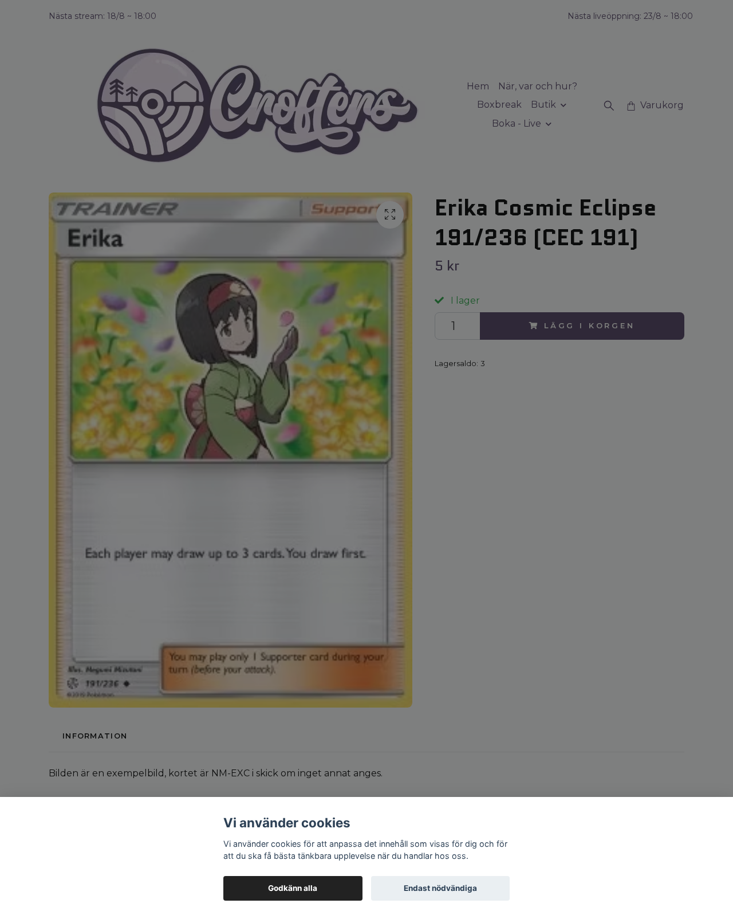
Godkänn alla (292, 888)
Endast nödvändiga (440, 888)
